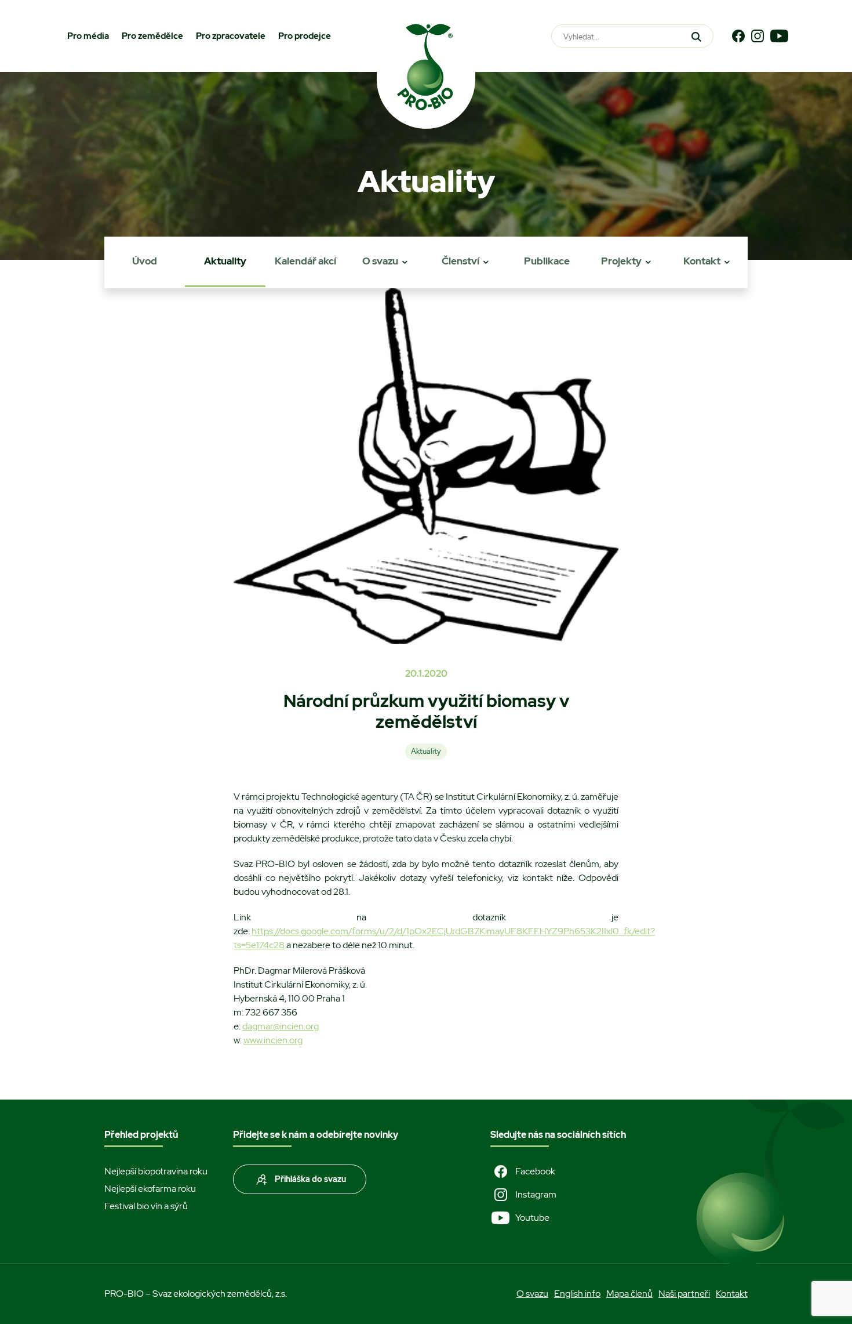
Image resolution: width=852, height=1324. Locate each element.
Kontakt (701, 261)
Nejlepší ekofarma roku (150, 1188)
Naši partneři (684, 1293)
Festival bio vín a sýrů (146, 1206)
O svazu (380, 261)
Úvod (144, 261)
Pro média (88, 36)
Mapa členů (629, 1293)
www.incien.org (273, 1040)
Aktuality (225, 261)
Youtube (532, 1217)
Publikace (547, 261)
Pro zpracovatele (230, 36)
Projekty (621, 261)
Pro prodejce (304, 36)
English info (577, 1293)
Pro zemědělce (152, 36)
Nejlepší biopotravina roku (155, 1171)
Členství (460, 261)
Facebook (535, 1171)
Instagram (535, 1194)
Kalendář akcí (305, 261)
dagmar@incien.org (280, 1026)
